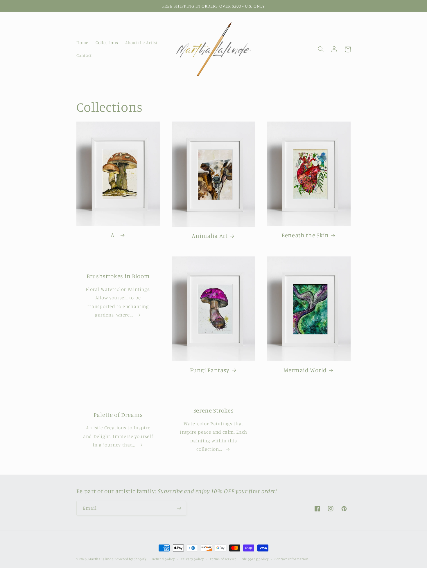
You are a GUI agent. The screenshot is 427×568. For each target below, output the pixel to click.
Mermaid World (305, 370)
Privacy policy (192, 559)
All (114, 234)
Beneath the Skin (305, 235)
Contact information (291, 559)
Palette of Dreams (118, 414)
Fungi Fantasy (209, 370)
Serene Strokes (213, 410)
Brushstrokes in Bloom (118, 276)
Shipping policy (255, 559)
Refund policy (163, 559)
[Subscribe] (179, 508)
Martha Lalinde (100, 559)
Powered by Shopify (130, 559)
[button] (321, 49)
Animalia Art (209, 235)
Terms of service (223, 559)
